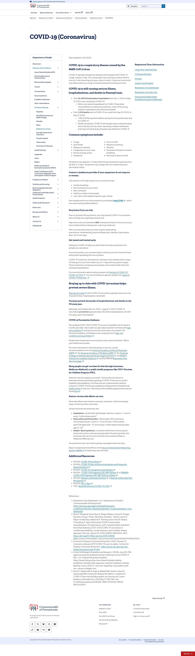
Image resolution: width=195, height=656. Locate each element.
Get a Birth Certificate (107, 616)
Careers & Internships (141, 609)
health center (75, 388)
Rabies (36, 162)
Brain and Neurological (42, 82)
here (77, 391)
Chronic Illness (39, 91)
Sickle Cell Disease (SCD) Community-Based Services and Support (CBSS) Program (45, 173)
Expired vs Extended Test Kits (94, 478)
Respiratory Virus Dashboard (147, 87)
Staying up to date (78, 293)
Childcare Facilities (143, 74)
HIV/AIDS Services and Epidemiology (44, 116)
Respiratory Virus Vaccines (146, 92)
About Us (36, 217)
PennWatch (137, 612)
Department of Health (42, 57)
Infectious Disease (41, 107)
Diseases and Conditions (42, 68)
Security (160, 640)
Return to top (157, 598)
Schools (138, 78)
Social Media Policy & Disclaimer (154, 641)
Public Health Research (41, 203)
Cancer (37, 87)
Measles (39, 121)
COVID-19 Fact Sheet (91, 461)
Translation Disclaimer (149, 640)
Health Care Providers (144, 83)
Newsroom (37, 64)
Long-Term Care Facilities (146, 69)
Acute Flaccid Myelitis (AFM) (44, 72)
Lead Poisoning (40, 150)
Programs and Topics (40, 180)
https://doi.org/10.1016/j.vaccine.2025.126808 (94, 536)
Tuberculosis (40, 142)
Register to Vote (105, 609)
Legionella (38, 154)
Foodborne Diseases (42, 99)
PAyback (102, 624)
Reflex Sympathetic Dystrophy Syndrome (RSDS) (45, 167)
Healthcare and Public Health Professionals (43, 194)
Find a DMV (103, 612)
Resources (37, 207)
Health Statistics (39, 198)
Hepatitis (39, 112)
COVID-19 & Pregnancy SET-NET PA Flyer (99, 472)
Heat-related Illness (41, 103)
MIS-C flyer (87, 483)
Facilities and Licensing (41, 184)
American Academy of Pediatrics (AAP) (98, 353)
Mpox (38, 125)
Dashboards (37, 226)
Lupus (36, 158)
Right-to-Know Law (140, 616)
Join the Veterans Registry (108, 620)
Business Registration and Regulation (42, 189)
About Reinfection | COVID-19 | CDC (95, 486)
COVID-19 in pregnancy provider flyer (98, 470)
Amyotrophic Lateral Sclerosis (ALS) (42, 77)
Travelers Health (42, 138)
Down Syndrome (40, 96)
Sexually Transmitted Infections (44, 133)
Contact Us (37, 221)
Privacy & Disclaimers (135, 640)
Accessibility (123, 640)
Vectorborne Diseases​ (44, 146)
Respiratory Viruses (43, 129)
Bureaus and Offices (40, 212)
